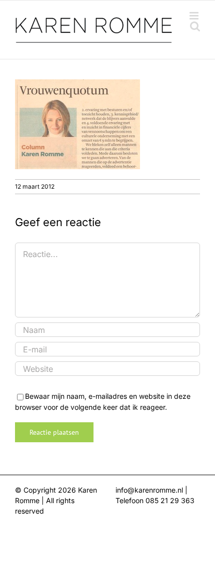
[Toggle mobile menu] (195, 15)
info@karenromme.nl (149, 490)
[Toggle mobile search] (195, 26)
